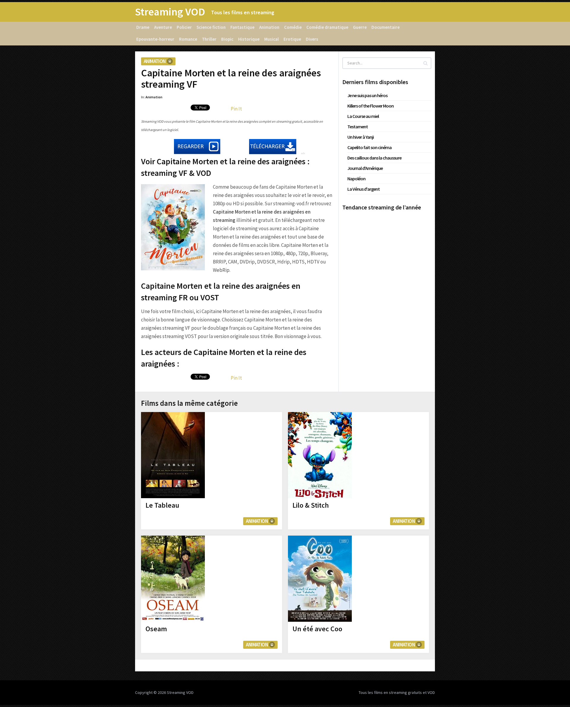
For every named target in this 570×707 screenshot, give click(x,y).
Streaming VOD (170, 12)
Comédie (293, 27)
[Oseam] (173, 579)
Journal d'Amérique (365, 168)
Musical (271, 39)
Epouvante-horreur (155, 39)
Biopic (227, 39)
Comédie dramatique (327, 27)
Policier (184, 27)
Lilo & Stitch (310, 505)
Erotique (292, 39)
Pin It (236, 108)
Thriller (209, 39)
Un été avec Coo (317, 628)
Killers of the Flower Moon (370, 106)
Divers (312, 39)
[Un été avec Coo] (320, 579)
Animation (269, 27)
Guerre (360, 27)
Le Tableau (162, 505)
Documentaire (385, 27)
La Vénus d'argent (363, 189)
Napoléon (356, 179)
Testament (357, 127)
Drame (142, 27)
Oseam (156, 628)
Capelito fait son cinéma (369, 147)
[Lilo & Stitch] (320, 455)
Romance (188, 39)
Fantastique (242, 27)
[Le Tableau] (173, 455)
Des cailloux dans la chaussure (374, 158)
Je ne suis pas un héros (367, 95)
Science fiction (211, 27)
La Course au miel (363, 116)
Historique (248, 39)
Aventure (163, 27)
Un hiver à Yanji (360, 137)
